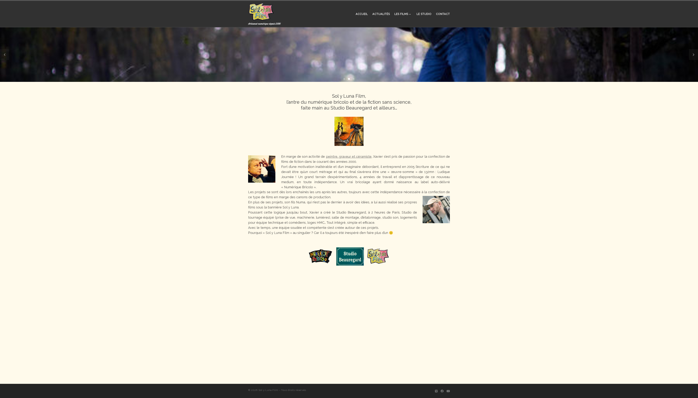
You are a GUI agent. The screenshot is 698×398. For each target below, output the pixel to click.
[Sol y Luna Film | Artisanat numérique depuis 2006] (261, 11)
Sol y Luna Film (268, 390)
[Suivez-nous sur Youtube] (448, 391)
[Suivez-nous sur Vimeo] (436, 391)
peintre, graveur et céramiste (349, 156)
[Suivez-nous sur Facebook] (442, 391)
